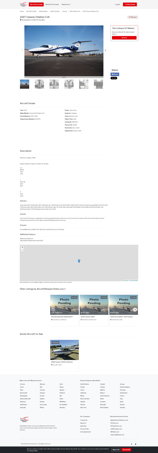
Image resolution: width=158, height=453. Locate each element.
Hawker (42, 398)
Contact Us (83, 420)
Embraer (42, 393)
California (83, 393)
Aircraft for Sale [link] (36, 4)
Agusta (62, 390)
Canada (102, 384)
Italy (121, 398)
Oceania (102, 401)
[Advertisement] (64, 93)
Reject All (116, 450)
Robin (61, 398)
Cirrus (22, 387)
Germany (123, 390)
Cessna (22, 384)
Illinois (82, 396)
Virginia (82, 401)
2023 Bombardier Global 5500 (62, 317)
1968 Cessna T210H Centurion (62, 362)
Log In (117, 4)
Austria (122, 404)
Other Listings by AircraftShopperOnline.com (42, 289)
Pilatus (42, 407)
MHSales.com (115, 432)
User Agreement (85, 432)
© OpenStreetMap (133, 280)
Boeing (42, 401)
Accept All (126, 450)
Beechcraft (23, 393)
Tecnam (42, 390)
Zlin (61, 396)
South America (104, 396)
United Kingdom (125, 387)
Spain (121, 401)
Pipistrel (62, 393)
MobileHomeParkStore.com (119, 420)
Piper (21, 390)
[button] (130, 4)
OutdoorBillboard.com (117, 435)
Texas (82, 390)
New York (83, 407)
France (122, 396)
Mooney (42, 384)
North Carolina (84, 398)
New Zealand (104, 407)
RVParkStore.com (116, 426)
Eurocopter (43, 404)
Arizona (82, 404)
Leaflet (126, 280)
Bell (41, 387)
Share (115, 70)
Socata (42, 396)
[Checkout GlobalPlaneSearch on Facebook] (131, 444)
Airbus (62, 387)
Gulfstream (23, 404)
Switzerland (123, 393)
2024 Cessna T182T (88, 317)
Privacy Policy (84, 429)
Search (124, 38)
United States (84, 384)
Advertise (83, 426)
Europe (122, 384)
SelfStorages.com (116, 429)
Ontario (102, 387)
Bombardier (23, 396)
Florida (82, 387)
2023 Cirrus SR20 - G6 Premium (121, 317)
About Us (83, 423)
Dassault (23, 407)
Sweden (122, 407)
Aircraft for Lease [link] (52, 4)
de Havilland (63, 404)
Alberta (102, 390)
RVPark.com (114, 423)
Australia (103, 404)
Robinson (23, 401)
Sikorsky (62, 407)
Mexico (102, 393)
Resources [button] (66, 4)
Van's (61, 384)
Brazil (102, 398)
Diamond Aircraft (25, 398)
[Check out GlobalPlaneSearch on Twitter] (135, 444)
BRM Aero (63, 401)
